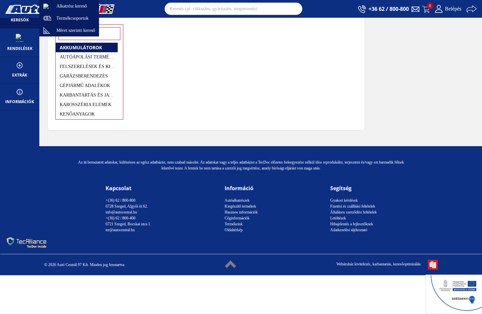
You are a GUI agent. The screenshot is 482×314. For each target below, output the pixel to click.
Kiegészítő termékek (240, 206)
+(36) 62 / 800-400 (120, 218)
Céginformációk (237, 218)
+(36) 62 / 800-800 (120, 200)
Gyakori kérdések (344, 200)
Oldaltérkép (234, 230)
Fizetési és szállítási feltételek (352, 206)
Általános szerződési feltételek (353, 212)
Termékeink (234, 224)
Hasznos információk (241, 212)
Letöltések (338, 218)
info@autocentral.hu (121, 212)
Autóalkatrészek (237, 200)
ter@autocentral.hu (120, 230)
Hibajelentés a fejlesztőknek (351, 224)
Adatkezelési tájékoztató (348, 230)
